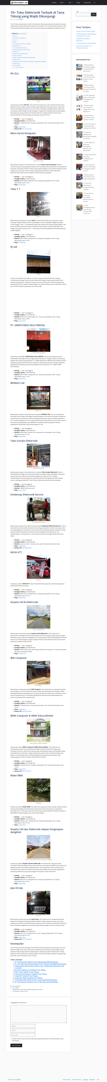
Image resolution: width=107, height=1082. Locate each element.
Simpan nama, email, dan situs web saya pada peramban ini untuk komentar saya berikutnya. (37, 1040)
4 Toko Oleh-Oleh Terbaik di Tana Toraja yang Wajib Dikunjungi (35, 980)
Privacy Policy (66, 1079)
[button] (94, 2)
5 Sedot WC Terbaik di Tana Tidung (26, 976)
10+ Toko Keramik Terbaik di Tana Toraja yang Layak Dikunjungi (36, 982)
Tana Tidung (15, 988)
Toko (69, 2)
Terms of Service (76, 1079)
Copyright (85, 1079)
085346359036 (27, 711)
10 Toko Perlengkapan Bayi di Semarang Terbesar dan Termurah (89, 209)
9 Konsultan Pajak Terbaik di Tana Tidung (28, 978)
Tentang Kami (87, 2)
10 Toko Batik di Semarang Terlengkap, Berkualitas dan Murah (88, 197)
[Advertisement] (38, 300)
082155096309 (27, 939)
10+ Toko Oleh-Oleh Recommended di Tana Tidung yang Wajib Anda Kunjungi (40, 964)
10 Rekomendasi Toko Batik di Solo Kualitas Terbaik (88, 117)
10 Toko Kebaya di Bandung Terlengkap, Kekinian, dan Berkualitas (89, 146)
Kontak (78, 2)
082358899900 (27, 548)
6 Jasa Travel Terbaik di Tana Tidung (26, 972)
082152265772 (27, 771)
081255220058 (27, 129)
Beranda (54, 2)
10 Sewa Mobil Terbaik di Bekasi (86, 43)
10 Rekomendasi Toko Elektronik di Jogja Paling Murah (89, 177)
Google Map (22, 127)
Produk (61, 2)
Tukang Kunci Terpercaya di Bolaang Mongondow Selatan (27, 989)
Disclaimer (92, 1079)
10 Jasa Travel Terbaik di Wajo (85, 31)
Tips (98, 1079)
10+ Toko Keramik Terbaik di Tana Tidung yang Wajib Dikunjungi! (36, 962)
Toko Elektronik (16, 986)
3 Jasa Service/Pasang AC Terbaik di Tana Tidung (30, 974)
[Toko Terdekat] (19, 2)
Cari (77, 11)
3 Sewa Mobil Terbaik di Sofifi (20, 991)
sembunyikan (22, 33)
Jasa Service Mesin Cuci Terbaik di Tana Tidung (29, 970)
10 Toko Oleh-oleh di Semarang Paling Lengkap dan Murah (89, 126)
